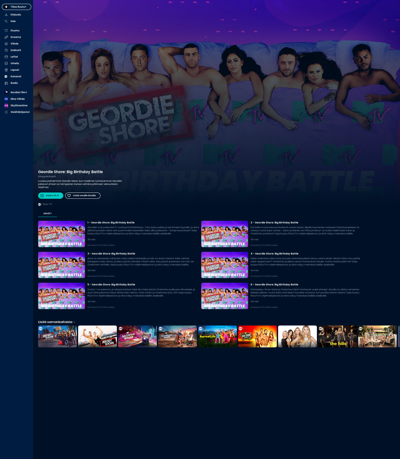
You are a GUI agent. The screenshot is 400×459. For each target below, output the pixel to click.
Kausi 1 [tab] (47, 213)
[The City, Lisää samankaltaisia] (297, 337)
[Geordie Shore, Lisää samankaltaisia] (137, 337)
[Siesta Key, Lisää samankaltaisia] (377, 337)
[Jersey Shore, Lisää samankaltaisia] (97, 337)
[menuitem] (16, 7)
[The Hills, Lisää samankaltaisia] (337, 337)
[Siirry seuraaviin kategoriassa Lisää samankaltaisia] (395, 337)
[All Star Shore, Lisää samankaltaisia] (257, 337)
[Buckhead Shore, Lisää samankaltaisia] (177, 337)
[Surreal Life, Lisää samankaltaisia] (217, 337)
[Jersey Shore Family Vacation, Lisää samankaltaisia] (57, 337)
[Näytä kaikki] (216, 335)
